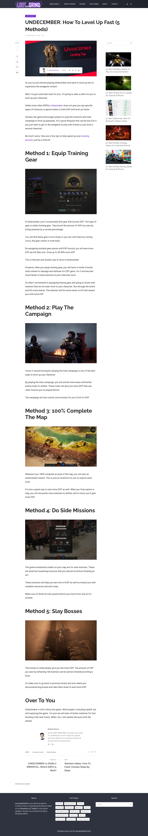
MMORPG (75, 811)
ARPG (27, 752)
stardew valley (83, 819)
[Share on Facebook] (17, 57)
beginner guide (61, 815)
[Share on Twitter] (17, 62)
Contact (114, 4)
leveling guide (37, 752)
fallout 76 (60, 819)
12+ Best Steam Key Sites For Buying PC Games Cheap (118, 119)
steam (73, 815)
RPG (80, 803)
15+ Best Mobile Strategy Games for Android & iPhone (118, 144)
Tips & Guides (94, 4)
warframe (86, 811)
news (59, 803)
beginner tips (70, 803)
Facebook (24, 808)
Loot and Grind (80, 831)
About (105, 4)
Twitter (34, 808)
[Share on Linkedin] (17, 72)
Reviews (82, 4)
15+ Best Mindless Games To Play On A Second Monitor (118, 70)
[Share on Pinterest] (17, 67)
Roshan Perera (54, 70)
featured (71, 819)
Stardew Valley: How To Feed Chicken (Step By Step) (77, 767)
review (59, 807)
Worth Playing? (70, 4)
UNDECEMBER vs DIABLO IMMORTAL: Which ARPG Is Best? (41, 767)
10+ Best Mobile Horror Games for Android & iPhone (119, 94)
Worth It (69, 807)
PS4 (87, 807)
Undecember (30, 16)
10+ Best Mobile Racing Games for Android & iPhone (119, 168)
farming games (62, 811)
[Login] (127, 4)
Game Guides (54, 4)
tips (82, 815)
